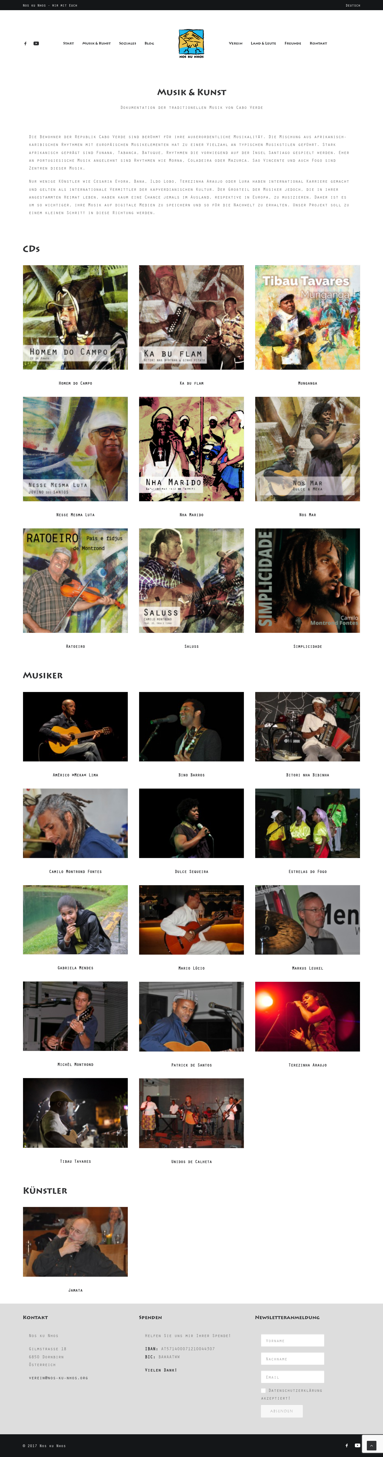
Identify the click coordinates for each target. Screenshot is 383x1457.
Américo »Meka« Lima (75, 775)
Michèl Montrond (75, 1064)
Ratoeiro (75, 646)
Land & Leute (263, 43)
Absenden (282, 1411)
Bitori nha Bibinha (307, 775)
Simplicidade (307, 646)
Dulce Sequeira (191, 871)
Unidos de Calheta (191, 1161)
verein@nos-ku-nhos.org (58, 1377)
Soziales (127, 43)
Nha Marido (191, 514)
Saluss (191, 646)
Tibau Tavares (75, 1161)
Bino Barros (191, 775)
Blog (149, 43)
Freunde (293, 43)
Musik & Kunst (96, 43)
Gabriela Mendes (75, 967)
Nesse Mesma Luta (75, 514)
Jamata (75, 1290)
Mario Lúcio (191, 968)
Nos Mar (307, 514)
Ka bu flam (191, 383)
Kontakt (318, 43)
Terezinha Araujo (307, 1065)
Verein (235, 43)
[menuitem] (353, 5)
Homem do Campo (75, 383)
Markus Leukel (307, 968)
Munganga (307, 383)
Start (68, 43)
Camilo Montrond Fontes (75, 871)
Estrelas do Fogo (307, 871)
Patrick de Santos (191, 1065)
